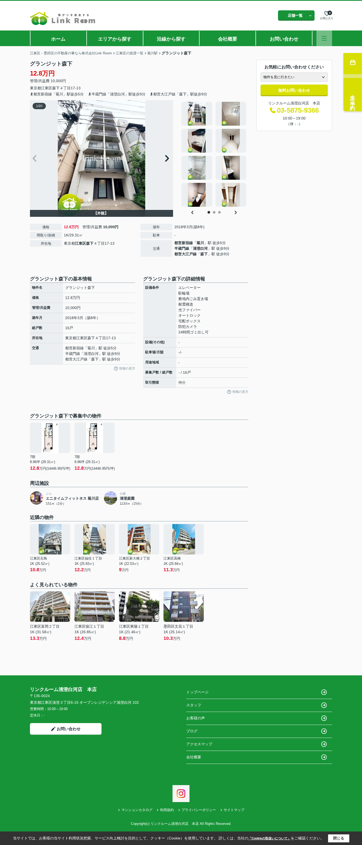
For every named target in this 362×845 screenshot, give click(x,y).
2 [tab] (214, 212)
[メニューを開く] (324, 38)
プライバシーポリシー (199, 810)
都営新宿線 (183, 243)
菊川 (200, 243)
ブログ (191, 731)
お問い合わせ (284, 39)
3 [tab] (219, 212)
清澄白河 (200, 248)
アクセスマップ (199, 744)
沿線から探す (171, 39)
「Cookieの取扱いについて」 (269, 838)
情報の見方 (127, 368)
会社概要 (227, 39)
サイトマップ (234, 810)
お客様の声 (195, 718)
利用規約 (167, 810)
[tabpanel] (214, 154)
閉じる (338, 838)
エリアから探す (114, 39)
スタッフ (193, 705)
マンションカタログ (136, 810)
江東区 (46, 88)
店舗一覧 (295, 15)
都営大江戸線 (185, 254)
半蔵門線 (181, 248)
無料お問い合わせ (294, 90)
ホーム (58, 39)
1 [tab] (209, 212)
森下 (56, 88)
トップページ (197, 692)
